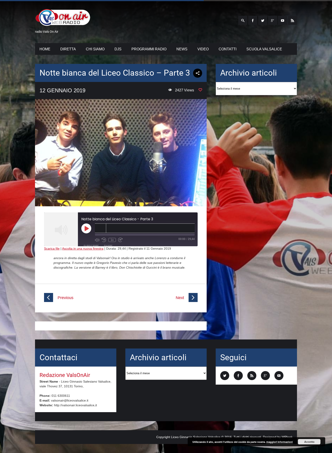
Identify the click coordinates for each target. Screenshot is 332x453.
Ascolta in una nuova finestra (82, 248)
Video (203, 49)
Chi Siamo (95, 49)
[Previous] (48, 301)
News (181, 49)
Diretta (68, 49)
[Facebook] (252, 20)
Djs (118, 49)
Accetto (309, 442)
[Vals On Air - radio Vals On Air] (63, 23)
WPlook (287, 437)
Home (45, 49)
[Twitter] (262, 20)
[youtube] (282, 20)
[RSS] (292, 20)
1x (112, 240)
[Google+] (272, 20)
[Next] (193, 301)
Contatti (227, 49)
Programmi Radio (148, 49)
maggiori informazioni (279, 442)
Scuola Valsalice (264, 49)
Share (108, 246)
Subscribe (91, 246)
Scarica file (52, 248)
